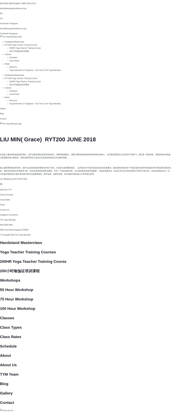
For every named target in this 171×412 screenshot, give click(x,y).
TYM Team (9, 374)
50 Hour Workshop (16, 290)
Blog (2, 114)
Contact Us (4, 210)
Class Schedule (6, 195)
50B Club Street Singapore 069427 (14, 230)
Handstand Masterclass (14, 42)
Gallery (3, 109)
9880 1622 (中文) (29, 3)
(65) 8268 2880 (6, 225)
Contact (3, 119)
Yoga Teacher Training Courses (28, 252)
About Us (13, 67)
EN (1, 13)
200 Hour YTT (6, 190)
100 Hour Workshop (17, 308)
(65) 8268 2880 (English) (10, 3)
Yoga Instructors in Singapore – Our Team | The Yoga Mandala (35, 70)
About (7, 64)
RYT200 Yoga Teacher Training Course (21, 45)
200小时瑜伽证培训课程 (19, 51)
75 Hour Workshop (16, 299)
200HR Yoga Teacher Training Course (25, 48)
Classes (8, 54)
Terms (2, 205)
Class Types (11, 327)
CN (1, 19)
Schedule (13, 57)
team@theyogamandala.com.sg (13, 8)
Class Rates (14, 61)
